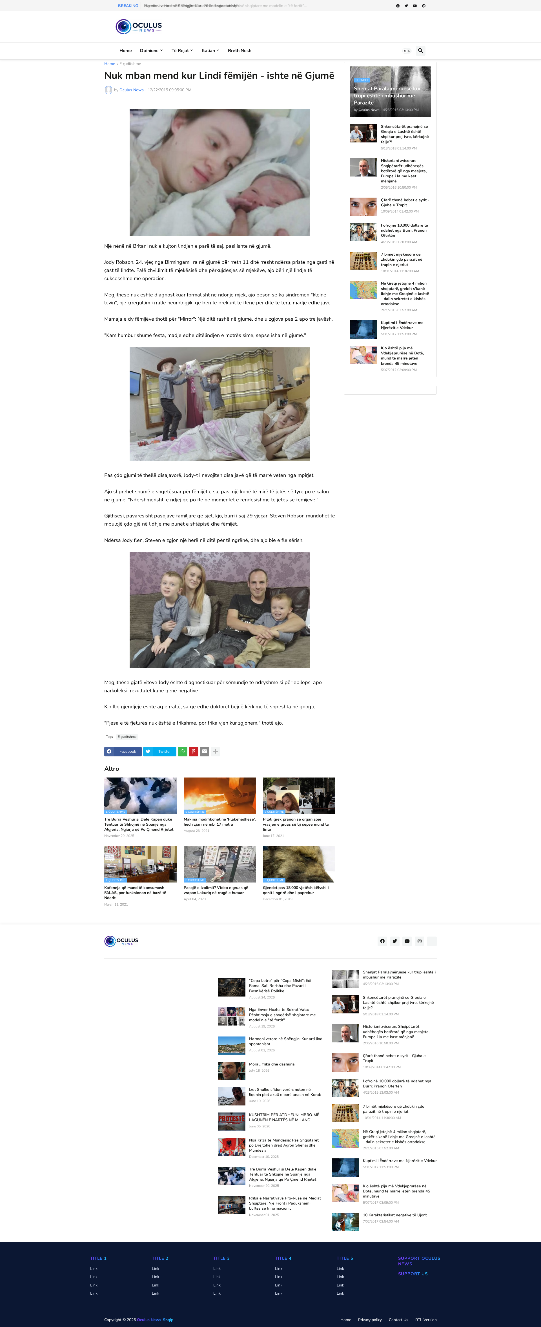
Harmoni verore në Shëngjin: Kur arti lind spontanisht (285, 1041)
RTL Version (426, 1319)
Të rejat (180, 51)
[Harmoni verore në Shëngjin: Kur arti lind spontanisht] (231, 1045)
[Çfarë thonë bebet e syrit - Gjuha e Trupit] (363, 207)
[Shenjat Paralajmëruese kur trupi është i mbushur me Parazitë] (345, 979)
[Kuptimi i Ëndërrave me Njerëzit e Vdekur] (363, 329)
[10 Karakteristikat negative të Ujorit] (345, 1222)
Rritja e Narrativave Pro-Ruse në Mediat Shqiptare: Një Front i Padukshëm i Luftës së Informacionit (285, 1203)
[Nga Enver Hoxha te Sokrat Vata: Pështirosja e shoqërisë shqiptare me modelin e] (231, 1016)
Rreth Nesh (239, 51)
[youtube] (415, 6)
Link (93, 1268)
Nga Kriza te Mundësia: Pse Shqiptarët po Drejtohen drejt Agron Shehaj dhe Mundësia (284, 1145)
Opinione (149, 51)
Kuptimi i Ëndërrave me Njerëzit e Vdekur (402, 325)
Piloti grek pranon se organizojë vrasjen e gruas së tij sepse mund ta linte (296, 824)
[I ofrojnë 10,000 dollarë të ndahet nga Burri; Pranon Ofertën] (363, 232)
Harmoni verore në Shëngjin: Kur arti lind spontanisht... (192, 5)
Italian (208, 51)
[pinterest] (423, 6)
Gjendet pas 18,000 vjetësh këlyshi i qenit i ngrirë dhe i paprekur (296, 890)
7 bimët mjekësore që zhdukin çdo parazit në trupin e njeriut (401, 259)
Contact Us (398, 1319)
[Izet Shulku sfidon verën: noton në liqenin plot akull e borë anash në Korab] (231, 1096)
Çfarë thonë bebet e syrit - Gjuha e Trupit (405, 203)
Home (125, 51)
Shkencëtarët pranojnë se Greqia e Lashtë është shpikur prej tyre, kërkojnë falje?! (405, 134)
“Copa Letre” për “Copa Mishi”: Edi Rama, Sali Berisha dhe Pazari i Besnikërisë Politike (280, 985)
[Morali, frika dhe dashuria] (231, 1071)
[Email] (204, 751)
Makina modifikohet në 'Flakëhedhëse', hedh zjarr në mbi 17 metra (220, 822)
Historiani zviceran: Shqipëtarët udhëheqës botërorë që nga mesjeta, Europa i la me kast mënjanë (404, 171)
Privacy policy (370, 1319)
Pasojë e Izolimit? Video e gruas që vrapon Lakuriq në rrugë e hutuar (216, 890)
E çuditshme (130, 64)
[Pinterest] (193, 751)
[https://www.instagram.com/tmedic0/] (432, 941)
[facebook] (398, 6)
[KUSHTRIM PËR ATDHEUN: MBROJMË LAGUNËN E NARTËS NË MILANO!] (231, 1121)
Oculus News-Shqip (155, 1319)
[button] (407, 51)
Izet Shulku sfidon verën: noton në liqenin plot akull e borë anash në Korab (285, 1092)
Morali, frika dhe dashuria (272, 1064)
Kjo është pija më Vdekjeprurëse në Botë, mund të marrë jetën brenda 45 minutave (402, 356)
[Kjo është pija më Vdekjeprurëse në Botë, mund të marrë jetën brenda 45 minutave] (363, 355)
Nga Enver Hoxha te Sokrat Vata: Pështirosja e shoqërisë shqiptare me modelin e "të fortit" (282, 1014)
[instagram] (419, 941)
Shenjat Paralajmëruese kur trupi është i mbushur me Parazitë (399, 975)
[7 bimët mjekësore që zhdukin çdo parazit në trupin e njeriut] (363, 261)
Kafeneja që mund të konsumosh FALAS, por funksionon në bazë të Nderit (135, 893)
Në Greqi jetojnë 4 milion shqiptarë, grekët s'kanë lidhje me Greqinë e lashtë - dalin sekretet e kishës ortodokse (405, 294)
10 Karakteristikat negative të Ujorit (395, 1215)
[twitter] (406, 6)
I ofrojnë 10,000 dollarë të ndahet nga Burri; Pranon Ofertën (404, 230)
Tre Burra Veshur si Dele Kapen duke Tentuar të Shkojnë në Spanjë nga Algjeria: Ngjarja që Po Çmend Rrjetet (138, 824)
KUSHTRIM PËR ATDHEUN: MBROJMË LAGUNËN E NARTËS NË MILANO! (284, 1117)
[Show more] (215, 751)
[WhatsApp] (182, 751)
